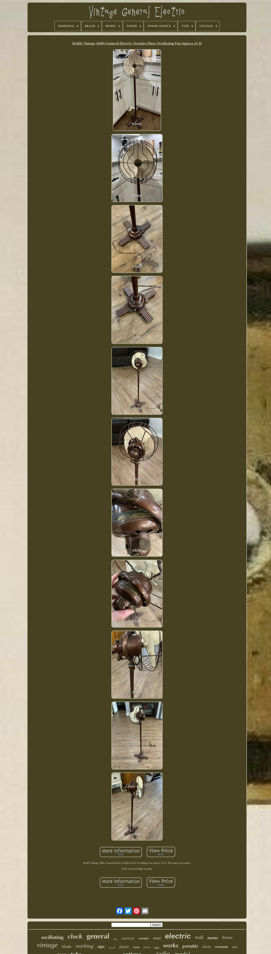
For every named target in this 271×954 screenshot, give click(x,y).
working (84, 946)
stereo (146, 947)
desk (234, 947)
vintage (47, 945)
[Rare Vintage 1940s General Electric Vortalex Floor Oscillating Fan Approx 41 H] (137, 90)
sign (101, 946)
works (170, 945)
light (157, 947)
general (98, 936)
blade (66, 946)
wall (199, 937)
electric (178, 936)
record (112, 947)
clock (75, 936)
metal (136, 947)
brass (227, 937)
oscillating (52, 937)
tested (157, 938)
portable (190, 946)
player (124, 946)
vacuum (221, 946)
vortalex (143, 938)
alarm (206, 947)
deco (115, 939)
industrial (128, 938)
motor (212, 938)
